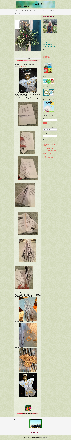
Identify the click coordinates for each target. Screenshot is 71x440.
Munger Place (45, 151)
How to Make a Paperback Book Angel (24, 64)
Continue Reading (28, 58)
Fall (48, 144)
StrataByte (47, 437)
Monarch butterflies (54, 150)
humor (46, 146)
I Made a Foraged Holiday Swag (23, 17)
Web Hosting (43, 437)
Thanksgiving (46, 157)
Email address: (45, 118)
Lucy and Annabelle (45, 148)
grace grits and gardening (35, 4)
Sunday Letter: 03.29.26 (46, 56)
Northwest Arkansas (50, 153)
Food (54, 144)
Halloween (48, 145)
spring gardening (47, 156)
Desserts (47, 144)
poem (55, 153)
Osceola (54, 153)
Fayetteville (52, 144)
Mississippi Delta (49, 150)
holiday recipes (54, 145)
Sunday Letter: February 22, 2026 (47, 57)
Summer (51, 156)
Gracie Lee (45, 145)
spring (44, 156)
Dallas (44, 144)
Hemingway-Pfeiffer (51, 145)
